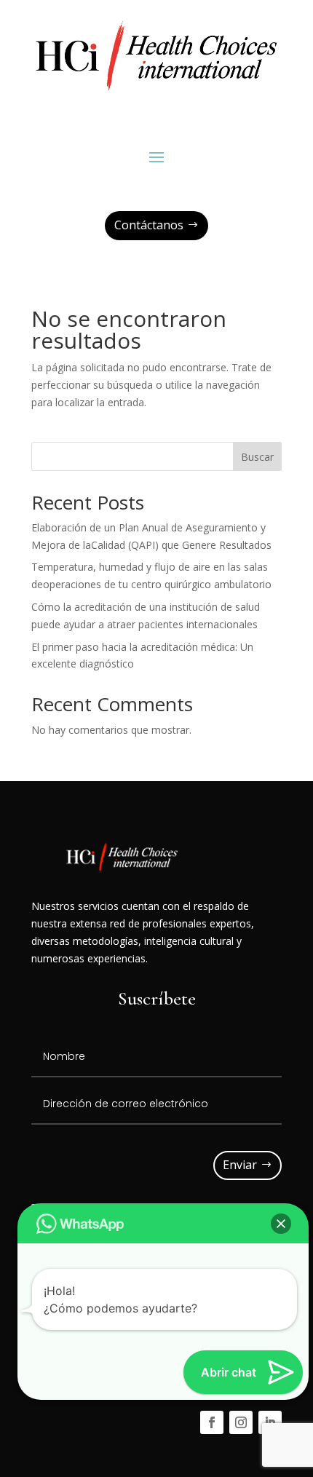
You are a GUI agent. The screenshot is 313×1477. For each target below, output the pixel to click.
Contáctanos (148, 225)
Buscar (257, 457)
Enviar (240, 1165)
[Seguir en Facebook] (211, 1422)
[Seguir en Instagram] (241, 1422)
